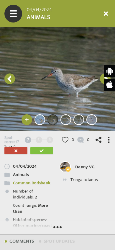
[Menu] (13, 14)
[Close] (105, 13)
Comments (21, 241)
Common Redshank (31, 183)
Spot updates (58, 241)
